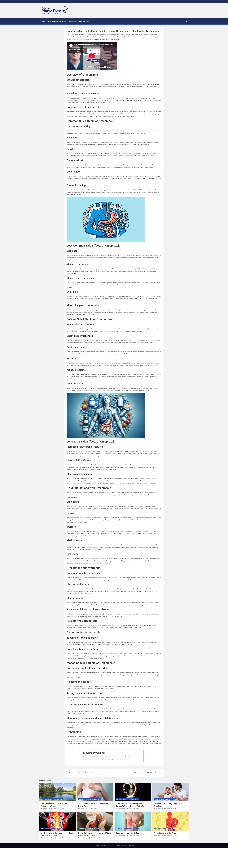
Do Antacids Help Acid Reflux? (127, 833)
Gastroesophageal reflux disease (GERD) (52, 799)
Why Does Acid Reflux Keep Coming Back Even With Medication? (57, 834)
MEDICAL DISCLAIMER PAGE (57, 21)
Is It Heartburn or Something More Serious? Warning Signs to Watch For (130, 805)
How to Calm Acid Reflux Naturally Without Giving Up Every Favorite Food (94, 834)
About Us (72, 21)
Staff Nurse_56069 (58, 808)
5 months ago (121, 835)
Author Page (84, 21)
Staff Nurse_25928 (133, 835)
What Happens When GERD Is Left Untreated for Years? (54, 805)
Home (43, 21)
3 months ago (46, 808)
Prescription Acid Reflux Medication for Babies (82, 773)
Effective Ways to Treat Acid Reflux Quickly (146, 773)
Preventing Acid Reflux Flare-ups (166, 833)
